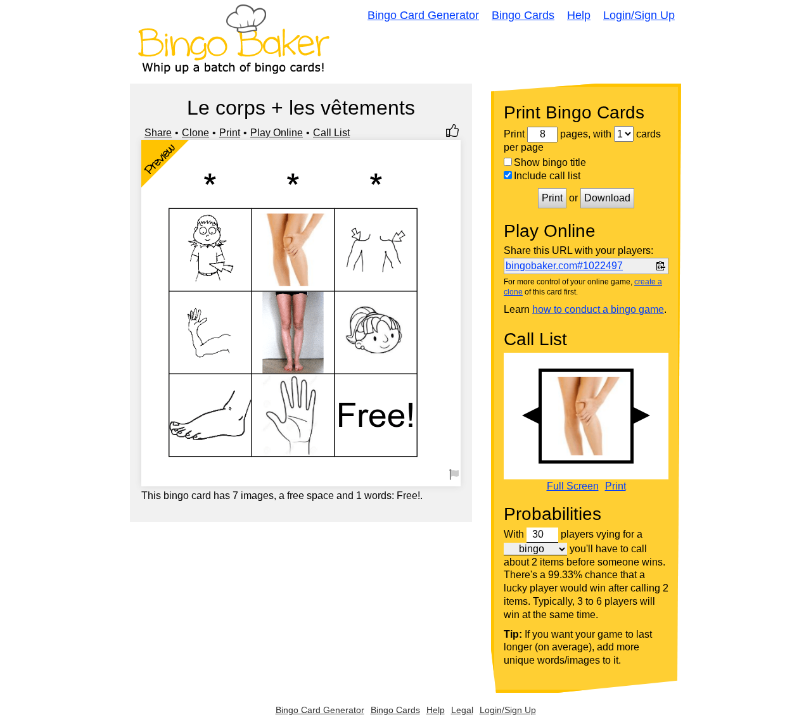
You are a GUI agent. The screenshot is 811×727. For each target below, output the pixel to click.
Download (607, 198)
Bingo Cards (523, 15)
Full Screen (573, 486)
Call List (331, 132)
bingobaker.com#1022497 (564, 265)
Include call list (547, 175)
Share (158, 132)
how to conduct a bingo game (598, 309)
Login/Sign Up (639, 15)
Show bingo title (550, 162)
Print (229, 132)
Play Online (276, 132)
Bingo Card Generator (423, 15)
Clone (195, 132)
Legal (462, 709)
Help (579, 15)
